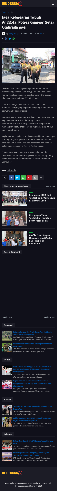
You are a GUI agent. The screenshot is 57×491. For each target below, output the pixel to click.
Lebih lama (49, 317)
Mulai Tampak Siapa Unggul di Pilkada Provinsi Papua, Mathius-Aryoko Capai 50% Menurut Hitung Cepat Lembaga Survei (33, 369)
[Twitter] (10, 38)
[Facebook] (6, 38)
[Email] (35, 177)
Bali (12, 12)
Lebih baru (7, 317)
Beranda (5, 12)
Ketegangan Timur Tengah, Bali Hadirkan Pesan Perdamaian (40, 218)
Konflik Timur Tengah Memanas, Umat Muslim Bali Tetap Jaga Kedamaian (40, 239)
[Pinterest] (29, 177)
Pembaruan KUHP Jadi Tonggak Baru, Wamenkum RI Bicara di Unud (42, 198)
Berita (13, 170)
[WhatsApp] (14, 38)
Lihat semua (50, 186)
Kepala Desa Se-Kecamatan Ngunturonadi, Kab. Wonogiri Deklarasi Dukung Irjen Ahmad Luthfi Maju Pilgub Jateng (32, 383)
